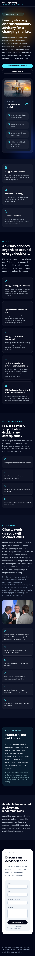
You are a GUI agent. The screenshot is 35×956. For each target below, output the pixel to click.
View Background (17, 71)
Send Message (16, 922)
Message (10, 907)
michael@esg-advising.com (18, 927)
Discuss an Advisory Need (16, 66)
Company (13, 899)
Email (9, 891)
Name (9, 883)
